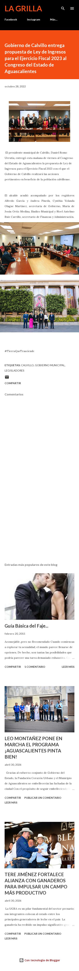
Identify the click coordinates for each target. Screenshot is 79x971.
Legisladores (14, 370)
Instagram (33, 19)
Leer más (68, 666)
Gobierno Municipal (50, 365)
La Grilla (23, 8)
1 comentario (34, 666)
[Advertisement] (39, 524)
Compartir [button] (13, 383)
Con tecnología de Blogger (42, 960)
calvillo (27, 365)
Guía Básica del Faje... (26, 626)
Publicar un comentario (42, 797)
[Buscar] (63, 7)
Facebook (11, 19)
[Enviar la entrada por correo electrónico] (7, 378)
